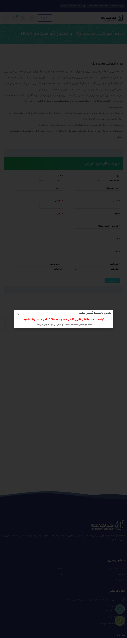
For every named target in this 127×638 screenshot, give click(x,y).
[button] (18, 314)
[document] (63, 319)
